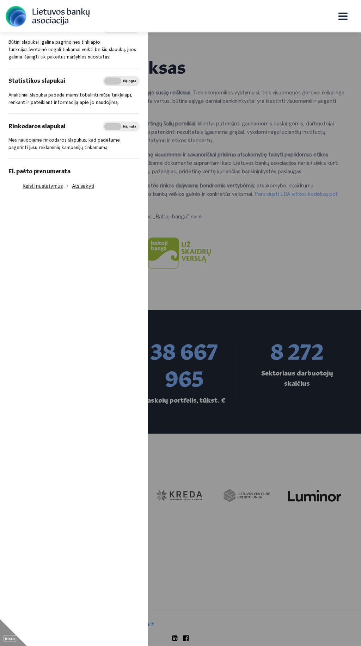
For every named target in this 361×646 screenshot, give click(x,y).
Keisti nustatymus (43, 186)
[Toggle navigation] (342, 16)
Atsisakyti (83, 186)
